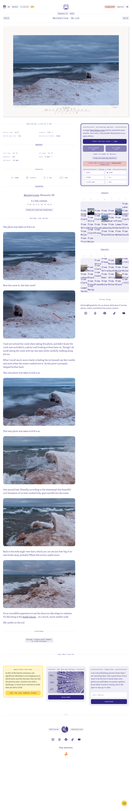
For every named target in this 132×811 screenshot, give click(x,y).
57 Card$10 (116, 148)
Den (110, 182)
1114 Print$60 (93, 148)
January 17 (63, 13)
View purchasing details (105, 158)
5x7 (110, 177)
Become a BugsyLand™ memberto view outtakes (39, 640)
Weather (39, 145)
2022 (72, 13)
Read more (66, 697)
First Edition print (97, 130)
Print (111, 173)
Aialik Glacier (29, 617)
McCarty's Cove (31, 195)
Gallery (15, 7)
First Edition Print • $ (104, 141)
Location (39, 186)
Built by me (54, 729)
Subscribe (109, 701)
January (104, 193)
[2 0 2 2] (66, 9)
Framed (88, 177)
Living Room (90, 182)
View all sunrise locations (39, 210)
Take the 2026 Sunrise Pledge (23, 693)
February (105, 249)
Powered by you (77, 729)
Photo (88, 173)
